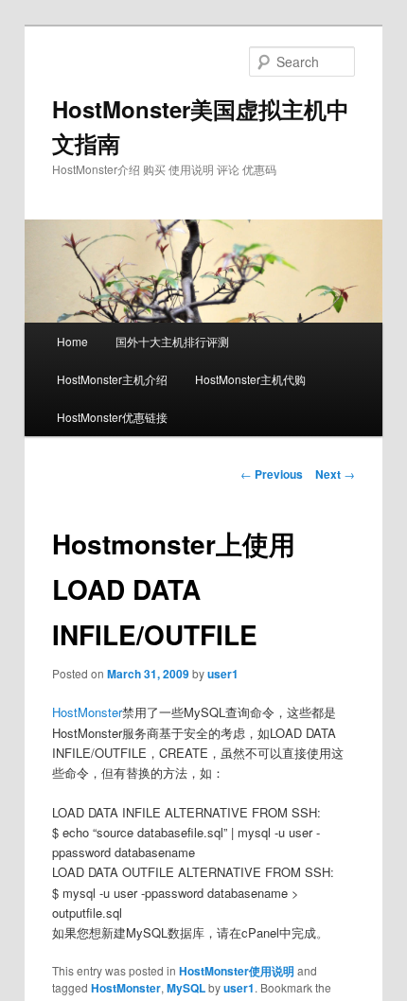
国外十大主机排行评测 (172, 341)
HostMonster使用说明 (236, 970)
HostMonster (87, 712)
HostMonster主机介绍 (112, 379)
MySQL (186, 987)
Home (72, 341)
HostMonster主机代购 (250, 379)
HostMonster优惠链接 (112, 417)
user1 (223, 673)
